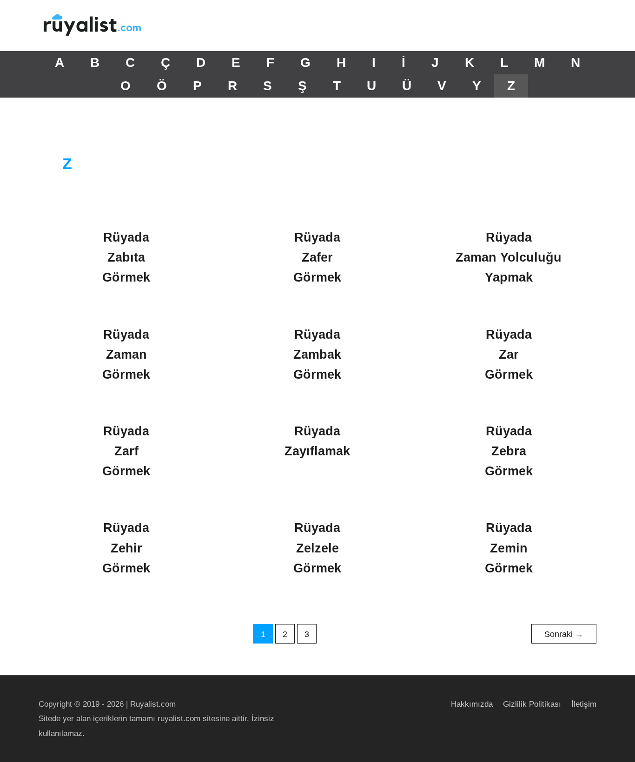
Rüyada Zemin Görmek (509, 548)
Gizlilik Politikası (532, 704)
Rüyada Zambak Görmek (317, 354)
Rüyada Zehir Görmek (126, 548)
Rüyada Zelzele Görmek (317, 548)
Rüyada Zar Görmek (509, 354)
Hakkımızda (472, 704)
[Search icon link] (585, 25)
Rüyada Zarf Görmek (126, 451)
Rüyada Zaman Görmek (126, 354)
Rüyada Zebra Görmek (509, 451)
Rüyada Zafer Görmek (317, 257)
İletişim (583, 704)
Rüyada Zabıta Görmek (126, 257)
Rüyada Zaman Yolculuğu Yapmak (509, 257)
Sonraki (563, 634)
